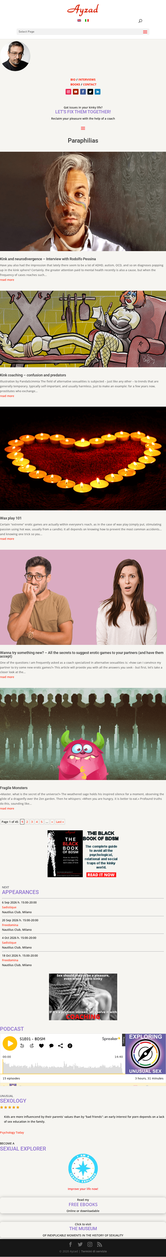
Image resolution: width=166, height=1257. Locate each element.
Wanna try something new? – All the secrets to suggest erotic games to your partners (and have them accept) (82, 654)
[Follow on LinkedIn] (97, 92)
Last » (60, 822)
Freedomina (10, 925)
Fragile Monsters (14, 788)
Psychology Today (12, 1132)
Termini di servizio (94, 1251)
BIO (73, 79)
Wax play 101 (11, 518)
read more (7, 280)
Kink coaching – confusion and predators (33, 375)
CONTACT (89, 84)
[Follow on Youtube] (76, 92)
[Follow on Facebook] (83, 92)
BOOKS (75, 84)
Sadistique (9, 907)
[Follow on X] (90, 92)
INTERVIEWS (87, 79)
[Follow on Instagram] (68, 92)
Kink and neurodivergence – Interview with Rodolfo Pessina (48, 259)
